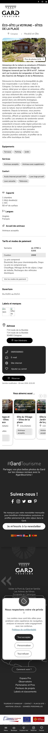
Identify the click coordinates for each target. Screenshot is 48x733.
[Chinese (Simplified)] (15, 535)
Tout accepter (23, 637)
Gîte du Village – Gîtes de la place (24, 419)
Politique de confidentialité (24, 629)
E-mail (14, 357)
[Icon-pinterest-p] (35, 501)
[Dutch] (18, 535)
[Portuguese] (32, 535)
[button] (41, 396)
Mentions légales (13, 706)
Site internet (16, 363)
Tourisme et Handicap (13, 704)
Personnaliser (24, 645)
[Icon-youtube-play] (30, 501)
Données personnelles (33, 706)
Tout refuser (23, 654)
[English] (21, 535)
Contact (28, 704)
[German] (26, 535)
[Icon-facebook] (13, 501)
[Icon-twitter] (24, 501)
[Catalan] (12, 535)
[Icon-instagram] (18, 501)
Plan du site (39, 704)
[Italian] (29, 535)
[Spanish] (35, 535)
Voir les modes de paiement (15, 279)
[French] (24, 535)
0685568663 (17, 352)
